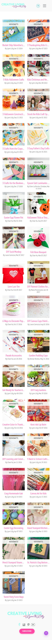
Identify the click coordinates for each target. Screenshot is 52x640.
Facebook (19, 624)
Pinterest (28, 624)
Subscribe (27, 631)
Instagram (24, 624)
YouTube (33, 624)
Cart (38, 6)
